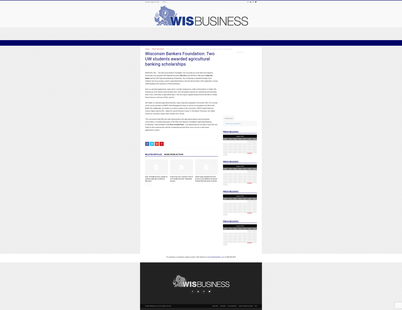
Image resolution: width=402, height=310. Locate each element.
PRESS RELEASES (158, 49)
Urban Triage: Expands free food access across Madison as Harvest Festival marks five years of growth (206, 179)
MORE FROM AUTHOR (173, 154)
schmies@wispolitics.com (215, 257)
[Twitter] (256, 1)
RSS (256, 306)
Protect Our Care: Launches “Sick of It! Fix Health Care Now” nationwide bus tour (181, 179)
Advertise (223, 306)
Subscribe (215, 306)
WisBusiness (229, 118)
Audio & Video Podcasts (246, 306)
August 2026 (240, 136)
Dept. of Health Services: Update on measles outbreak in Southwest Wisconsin (156, 179)
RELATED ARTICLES (153, 154)
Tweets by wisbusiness (233, 124)
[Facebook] (248, 1)
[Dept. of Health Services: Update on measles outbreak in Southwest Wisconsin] (156, 167)
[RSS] (253, 1)
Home (164, 2)
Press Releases (232, 306)
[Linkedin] (250, 1)
